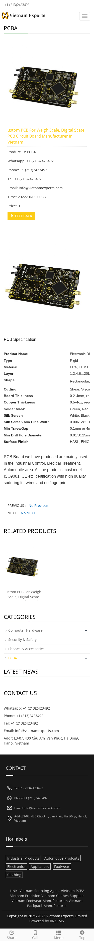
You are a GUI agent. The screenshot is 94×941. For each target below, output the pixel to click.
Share (12, 937)
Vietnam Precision (25, 895)
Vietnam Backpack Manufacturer (54, 903)
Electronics (16, 866)
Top (82, 937)
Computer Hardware (25, 630)
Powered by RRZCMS (46, 921)
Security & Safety (22, 639)
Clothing (14, 874)
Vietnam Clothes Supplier (62, 895)
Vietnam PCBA (72, 890)
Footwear (61, 866)
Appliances (40, 866)
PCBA (12, 658)
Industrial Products (23, 858)
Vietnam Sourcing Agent (40, 890)
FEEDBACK (23, 215)
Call (35, 937)
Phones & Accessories (26, 648)
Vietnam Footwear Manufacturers (40, 900)
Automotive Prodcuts (61, 858)
